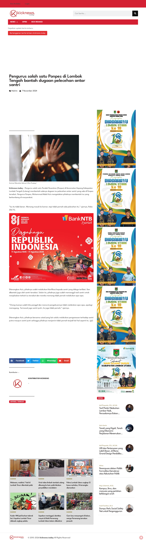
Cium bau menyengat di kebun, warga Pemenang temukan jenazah (78, 518)
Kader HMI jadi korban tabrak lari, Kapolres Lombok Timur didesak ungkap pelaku (21, 518)
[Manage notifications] (141, 537)
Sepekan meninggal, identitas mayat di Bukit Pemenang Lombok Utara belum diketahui (50, 518)
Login (27, 4)
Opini (24, 22)
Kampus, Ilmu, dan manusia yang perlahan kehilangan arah (110, 491)
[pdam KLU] (116, 226)
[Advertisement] (73, 55)
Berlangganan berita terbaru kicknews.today (27, 33)
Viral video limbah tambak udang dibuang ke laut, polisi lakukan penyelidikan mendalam (51, 485)
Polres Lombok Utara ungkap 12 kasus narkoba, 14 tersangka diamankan (78, 485)
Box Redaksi (15, 4)
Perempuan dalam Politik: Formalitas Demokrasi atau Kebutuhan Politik (110, 471)
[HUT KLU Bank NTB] (116, 393)
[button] (17, 360)
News (12, 22)
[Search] (135, 13)
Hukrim (14, 91)
